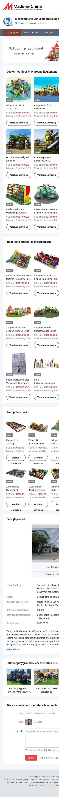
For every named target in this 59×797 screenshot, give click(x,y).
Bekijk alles (11, 649)
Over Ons (48, 32)
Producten (33, 32)
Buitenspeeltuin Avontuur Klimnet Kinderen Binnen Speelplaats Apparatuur (46, 212)
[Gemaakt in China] (23, 6)
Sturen (31, 757)
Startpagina (12, 32)
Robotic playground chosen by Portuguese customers (19, 692)
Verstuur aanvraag (18, 122)
